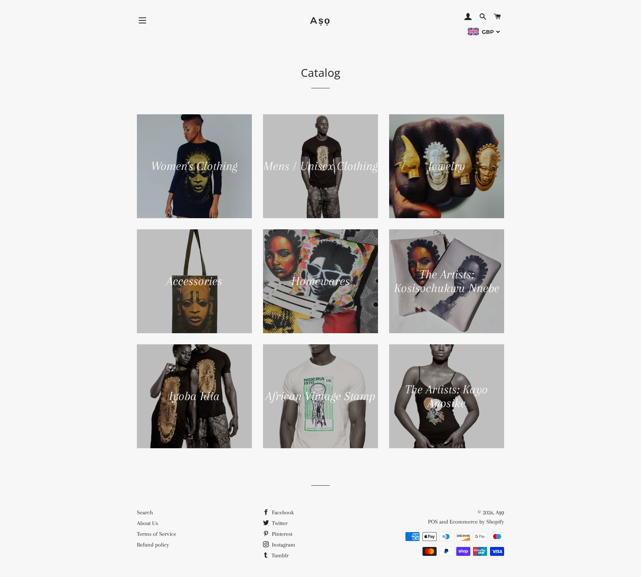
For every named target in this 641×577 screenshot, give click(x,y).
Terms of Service (156, 534)
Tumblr (279, 555)
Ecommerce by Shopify (477, 521)
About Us (147, 523)
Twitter (278, 523)
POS (433, 521)
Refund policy (153, 544)
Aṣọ (320, 20)
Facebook (282, 512)
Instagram (282, 544)
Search (145, 512)
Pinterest (281, 534)
